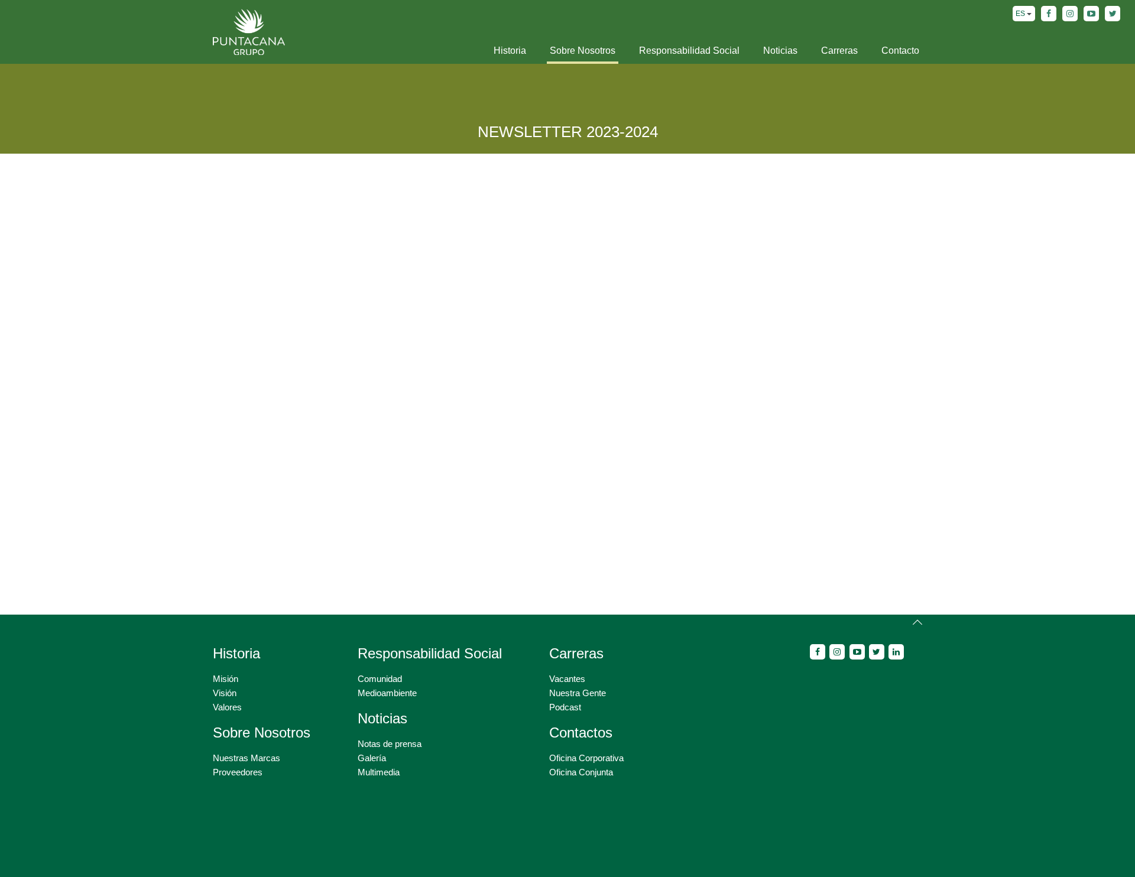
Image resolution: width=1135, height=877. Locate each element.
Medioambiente (387, 693)
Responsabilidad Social (689, 51)
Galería (372, 758)
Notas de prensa (389, 744)
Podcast (565, 707)
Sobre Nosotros (582, 51)
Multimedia (379, 772)
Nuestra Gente (577, 693)
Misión (225, 679)
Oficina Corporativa (586, 758)
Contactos (580, 732)
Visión (224, 693)
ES (1021, 13)
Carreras (839, 51)
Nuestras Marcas (246, 758)
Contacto (900, 51)
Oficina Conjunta (581, 772)
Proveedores (237, 772)
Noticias (780, 51)
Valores (227, 707)
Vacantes (567, 679)
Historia (510, 51)
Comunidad (380, 679)
